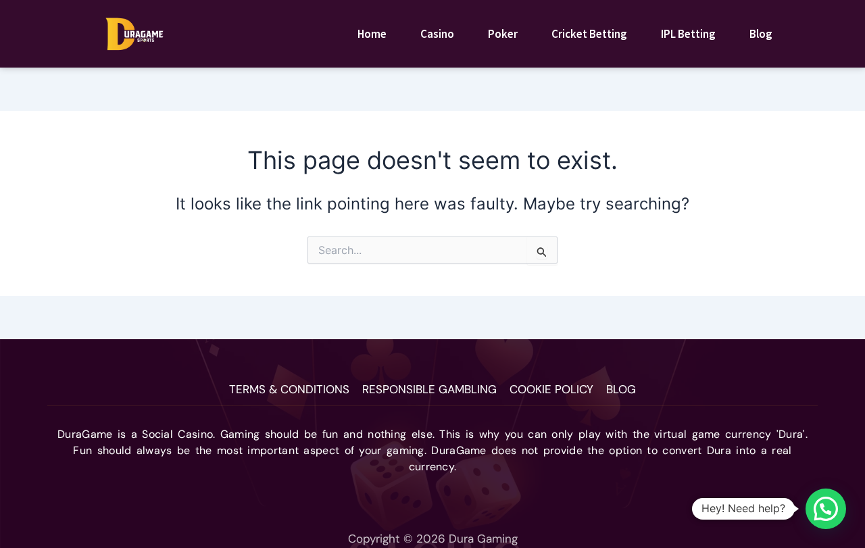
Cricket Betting (589, 33)
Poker (503, 33)
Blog (760, 33)
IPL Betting (688, 33)
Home (372, 33)
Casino (437, 33)
